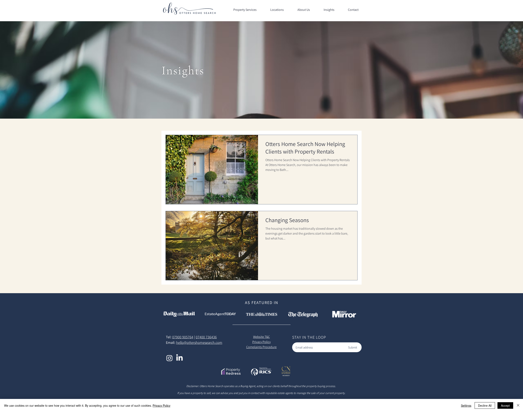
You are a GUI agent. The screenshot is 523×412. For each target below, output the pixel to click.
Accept (505, 405)
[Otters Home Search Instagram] (169, 358)
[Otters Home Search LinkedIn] (179, 358)
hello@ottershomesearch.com (199, 342)
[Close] (518, 405)
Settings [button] (466, 405)
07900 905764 (182, 337)
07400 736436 (206, 337)
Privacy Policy (161, 405)
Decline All (485, 405)
